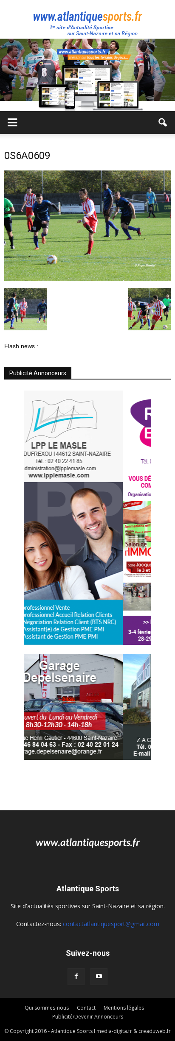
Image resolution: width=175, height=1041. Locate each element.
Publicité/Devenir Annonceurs (87, 1016)
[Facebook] (76, 976)
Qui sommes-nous (47, 1007)
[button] (163, 122)
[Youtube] (98, 976)
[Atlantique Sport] (87, 19)
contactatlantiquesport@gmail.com (111, 924)
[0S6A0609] (87, 279)
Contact (86, 1007)
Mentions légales (124, 1007)
